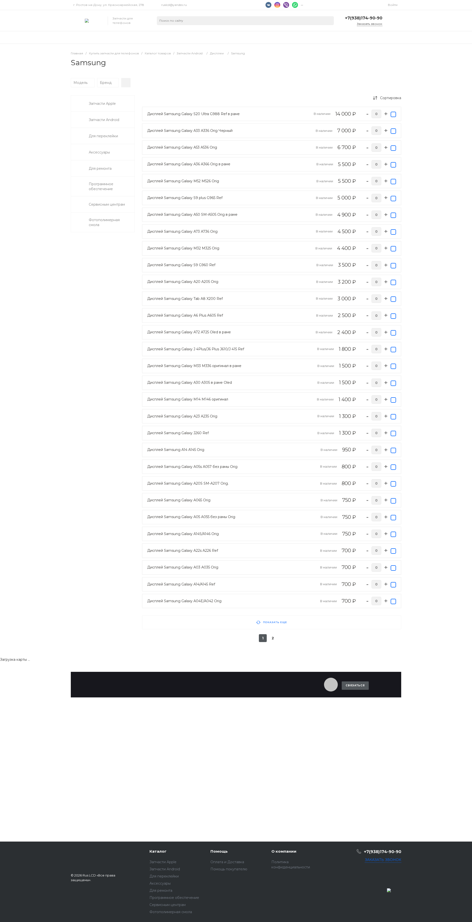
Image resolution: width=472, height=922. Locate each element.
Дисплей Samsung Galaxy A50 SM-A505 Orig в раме (192, 214)
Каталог (157, 851)
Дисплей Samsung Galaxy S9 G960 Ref (181, 265)
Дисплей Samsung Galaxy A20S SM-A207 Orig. (188, 483)
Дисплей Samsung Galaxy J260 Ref (178, 433)
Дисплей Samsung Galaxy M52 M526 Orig (183, 181)
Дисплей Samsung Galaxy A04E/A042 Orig (184, 601)
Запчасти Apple (163, 862)
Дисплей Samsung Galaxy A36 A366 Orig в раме (188, 164)
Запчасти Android (164, 869)
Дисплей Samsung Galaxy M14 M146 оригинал (187, 399)
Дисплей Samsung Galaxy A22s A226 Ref (182, 550)
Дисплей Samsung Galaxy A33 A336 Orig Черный (190, 130)
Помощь (219, 851)
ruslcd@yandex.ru (174, 5)
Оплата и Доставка (227, 862)
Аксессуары (160, 883)
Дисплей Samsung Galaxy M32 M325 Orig (183, 248)
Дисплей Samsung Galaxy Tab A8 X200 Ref (185, 298)
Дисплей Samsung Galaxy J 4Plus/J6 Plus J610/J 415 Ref (195, 349)
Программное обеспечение (174, 897)
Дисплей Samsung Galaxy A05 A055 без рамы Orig (191, 517)
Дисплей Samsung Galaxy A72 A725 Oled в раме (189, 332)
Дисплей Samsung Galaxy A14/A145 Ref (181, 584)
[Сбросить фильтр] (126, 82)
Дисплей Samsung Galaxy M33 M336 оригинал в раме (194, 366)
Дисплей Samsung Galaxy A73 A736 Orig (182, 231)
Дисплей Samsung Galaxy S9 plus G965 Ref (184, 198)
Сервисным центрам (167, 905)
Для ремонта (160, 890)
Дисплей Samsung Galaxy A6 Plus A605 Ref (185, 315)
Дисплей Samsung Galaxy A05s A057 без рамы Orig (192, 466)
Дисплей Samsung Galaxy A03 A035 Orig (182, 567)
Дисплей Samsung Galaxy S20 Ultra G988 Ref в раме (193, 114)
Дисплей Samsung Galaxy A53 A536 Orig (182, 147)
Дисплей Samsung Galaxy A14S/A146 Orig (183, 534)
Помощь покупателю (228, 869)
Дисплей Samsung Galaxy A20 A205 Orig (182, 281)
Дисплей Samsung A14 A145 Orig (175, 449)
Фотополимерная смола (170, 912)
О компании (283, 851)
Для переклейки (164, 876)
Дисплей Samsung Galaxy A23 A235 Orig (182, 416)
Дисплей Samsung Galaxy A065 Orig (178, 500)
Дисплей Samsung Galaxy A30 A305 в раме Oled (189, 382)
